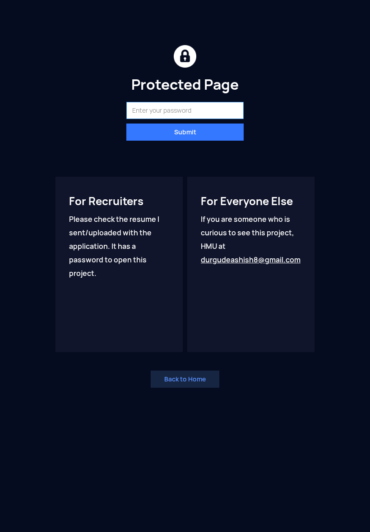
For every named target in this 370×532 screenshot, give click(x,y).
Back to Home (185, 379)
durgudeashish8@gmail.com (251, 260)
